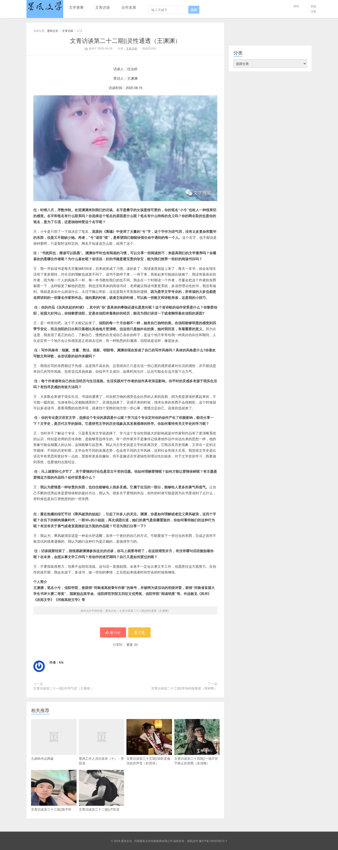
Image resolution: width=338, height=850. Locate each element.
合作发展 (128, 7)
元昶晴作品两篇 (42, 758)
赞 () (115, 632)
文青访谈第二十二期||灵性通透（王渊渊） (125, 40)
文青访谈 (102, 7)
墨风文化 (44, 9)
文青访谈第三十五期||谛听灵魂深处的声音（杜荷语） (148, 760)
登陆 (296, 6)
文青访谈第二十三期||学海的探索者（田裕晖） (184, 688)
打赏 (141, 632)
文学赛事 (76, 7)
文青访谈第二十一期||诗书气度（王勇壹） (63, 688)
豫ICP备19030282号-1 (213, 841)
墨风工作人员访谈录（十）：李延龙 (101, 760)
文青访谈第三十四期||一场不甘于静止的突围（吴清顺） (196, 760)
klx (86, 48)
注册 (313, 11)
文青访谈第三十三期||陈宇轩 (51, 809)
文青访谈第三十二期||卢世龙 (99, 809)
